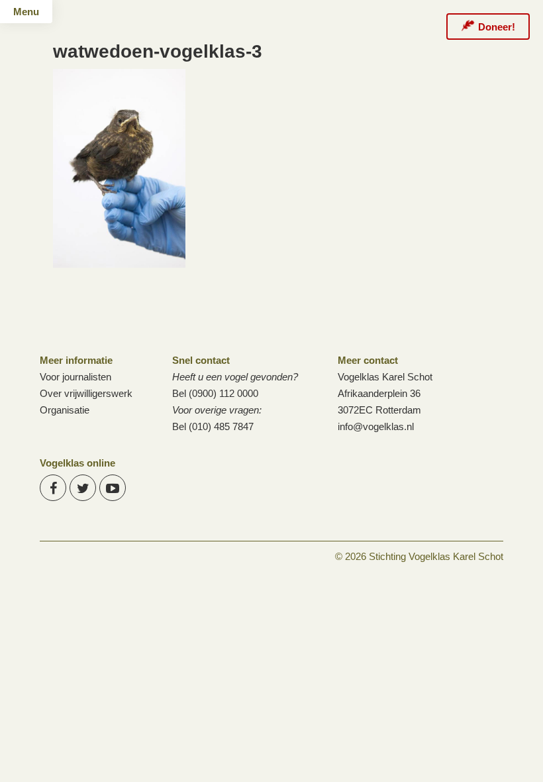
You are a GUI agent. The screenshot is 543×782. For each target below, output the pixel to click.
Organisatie (64, 410)
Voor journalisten (75, 376)
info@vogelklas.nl (376, 426)
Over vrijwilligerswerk (86, 393)
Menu (26, 11)
